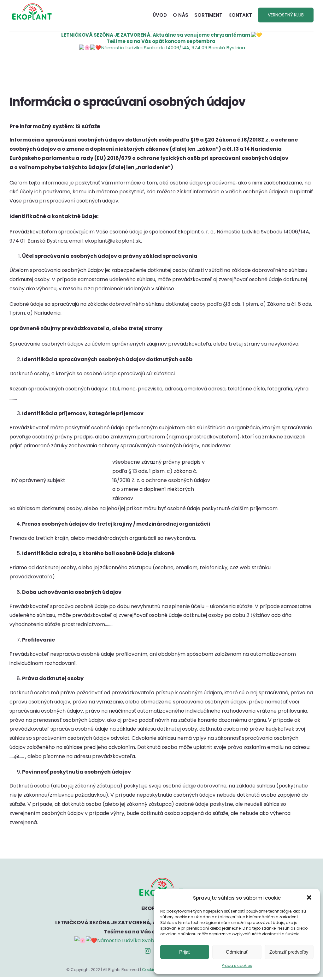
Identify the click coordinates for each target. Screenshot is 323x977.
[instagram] (147, 950)
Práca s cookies (237, 965)
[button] (310, 898)
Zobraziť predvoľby (288, 952)
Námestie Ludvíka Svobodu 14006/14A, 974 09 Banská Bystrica (173, 47)
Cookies (149, 969)
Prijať (184, 952)
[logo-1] (32, 5)
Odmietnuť (237, 952)
